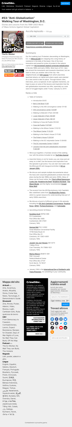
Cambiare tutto (9, 312)
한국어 (5, 396)
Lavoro (5, 327)
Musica (5, 309)
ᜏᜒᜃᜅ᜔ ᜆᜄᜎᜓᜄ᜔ (8, 414)
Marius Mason (34, 254)
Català (14, 406)
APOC (36, 206)
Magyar (6, 388)
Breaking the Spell (45, 182)
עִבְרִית (5, 401)
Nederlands (13, 391)
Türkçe (12, 388)
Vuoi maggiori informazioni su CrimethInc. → (38, 319)
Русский (14, 372)
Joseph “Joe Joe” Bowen (38, 243)
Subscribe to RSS (9, 71)
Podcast (27, 6)
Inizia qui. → (40, 334)
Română (12, 396)
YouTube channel (61, 155)
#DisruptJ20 (36, 59)
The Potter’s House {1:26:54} (43, 137)
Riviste (10, 304)
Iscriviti (65, 304)
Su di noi (56, 6)
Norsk (13, 412)
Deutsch (12, 367)
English (6, 364)
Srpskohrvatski (9, 393)
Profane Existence (46, 206)
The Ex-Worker (9, 346)
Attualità (12, 291)
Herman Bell (33, 227)
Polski (5, 375)
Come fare (12, 293)
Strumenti (19, 6)
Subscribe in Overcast (9, 75)
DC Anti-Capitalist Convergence (51, 203)
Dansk (13, 399)
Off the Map (13, 341)
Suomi (5, 377)
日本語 (11, 377)
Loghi (11, 309)
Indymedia (61, 206)
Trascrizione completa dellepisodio (39, 47)
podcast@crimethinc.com (8, 66)
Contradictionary (9, 325)
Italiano (6, 367)
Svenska (6, 399)
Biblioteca (10, 6)
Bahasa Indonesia (10, 383)
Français (6, 370)
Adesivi (6, 306)
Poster (16, 304)
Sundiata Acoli (34, 214)
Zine (4, 304)
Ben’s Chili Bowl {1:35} (41, 104)
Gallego (9, 409)
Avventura (11, 288)
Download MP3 (35, 43)
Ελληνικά (12, 375)
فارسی (5, 391)
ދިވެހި (4, 409)
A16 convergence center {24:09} (45, 110)
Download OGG (54, 43)
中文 (14, 380)
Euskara (12, 385)
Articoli (6, 285)
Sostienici (65, 3)
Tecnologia (12, 296)
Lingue (49, 6)
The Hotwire (8, 351)
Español (12, 364)
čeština (6, 385)
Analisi (5, 291)
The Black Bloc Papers (57, 192)
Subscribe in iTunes (19, 71)
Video (11, 306)
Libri (3, 6)
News (5, 296)
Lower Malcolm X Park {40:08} (44, 116)
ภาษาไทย (12, 401)
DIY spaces (44, 75)
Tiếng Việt (7, 406)
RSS (10, 285)
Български (7, 380)
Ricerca (42, 6)
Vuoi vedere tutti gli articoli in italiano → (17, 9)
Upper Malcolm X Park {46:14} (44, 119)
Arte (4, 288)
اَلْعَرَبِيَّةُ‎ (18, 393)
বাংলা (17, 396)
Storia (5, 293)
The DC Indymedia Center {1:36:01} (46, 143)
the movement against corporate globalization (51, 66)
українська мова (10, 404)
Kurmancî (6, 412)
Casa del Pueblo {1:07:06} (42, 125)
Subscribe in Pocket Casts (19, 75)
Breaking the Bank (59, 182)
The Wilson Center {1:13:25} (43, 131)
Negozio (35, 6)
